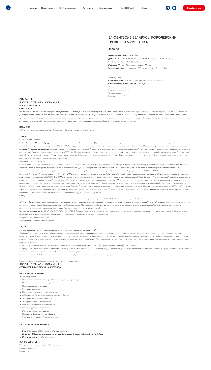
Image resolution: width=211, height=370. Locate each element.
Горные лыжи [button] (106, 8)
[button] (194, 8)
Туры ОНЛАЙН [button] (128, 8)
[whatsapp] (174, 8)
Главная (33, 8)
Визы (144, 8)
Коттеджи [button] (88, 8)
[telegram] (168, 8)
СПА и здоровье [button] (68, 8)
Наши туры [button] (47, 8)
